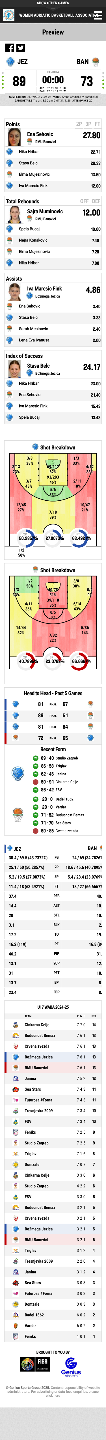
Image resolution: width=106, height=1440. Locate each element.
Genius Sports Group (71, 1367)
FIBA (35, 1367)
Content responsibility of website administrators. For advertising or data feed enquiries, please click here (53, 1392)
